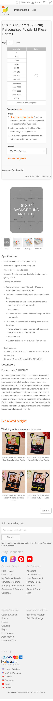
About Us (31, 571)
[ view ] (21, 109)
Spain (7, 684)
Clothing (5, 626)
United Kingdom (12, 669)
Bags (4, 629)
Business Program (36, 615)
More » (45, 510)
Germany (9, 680)
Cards (4, 622)
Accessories (7, 637)
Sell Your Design (35, 618)
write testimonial (32, 176)
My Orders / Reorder (11, 578)
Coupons (6, 593)
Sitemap (31, 585)
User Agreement (35, 578)
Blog (29, 593)
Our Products (33, 574)
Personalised (21, 9)
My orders (25, 2)
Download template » (16, 158)
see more (46, 176)
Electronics (7, 633)
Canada (8, 676)
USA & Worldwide (13, 673)
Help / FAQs (7, 571)
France (8, 687)
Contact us (6, 574)
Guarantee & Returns (12, 589)
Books (4, 618)
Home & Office (8, 640)
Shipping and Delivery (12, 585)
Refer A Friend (34, 589)
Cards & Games (9, 615)
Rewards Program (10, 582)
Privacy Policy (34, 582)
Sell (34, 9)
